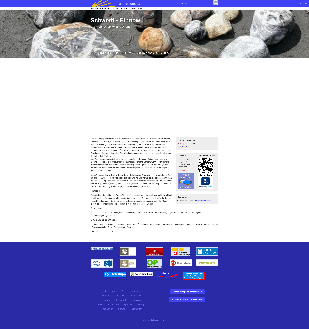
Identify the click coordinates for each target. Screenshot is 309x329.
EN (182, 3)
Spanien (128, 304)
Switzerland (110, 291)
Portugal (141, 304)
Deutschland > (96, 8)
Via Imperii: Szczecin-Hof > (121, 8)
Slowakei (122, 309)
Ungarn (135, 291)
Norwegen (107, 295)
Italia (100, 304)
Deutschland (136, 295)
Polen (124, 291)
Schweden (106, 300)
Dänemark (121, 300)
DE (178, 3)
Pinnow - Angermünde (202, 200)
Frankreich (113, 304)
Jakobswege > (106, 8)
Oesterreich (137, 300)
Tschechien (107, 309)
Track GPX (184, 146)
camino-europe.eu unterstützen (187, 292)
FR (186, 3)
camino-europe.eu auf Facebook (187, 299)
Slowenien (137, 309)
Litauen (121, 295)
